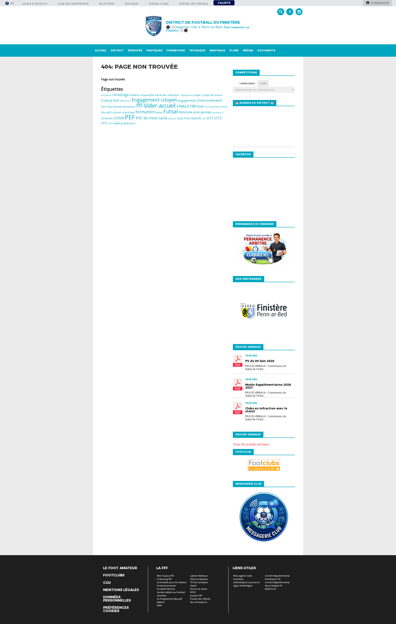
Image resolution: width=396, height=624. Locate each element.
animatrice (107, 95)
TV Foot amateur (199, 582)
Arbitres (135, 95)
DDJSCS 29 (270, 589)
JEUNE (196, 112)
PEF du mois (147, 117)
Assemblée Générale (153, 95)
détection (125, 100)
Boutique (131, 3)
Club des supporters (73, 3)
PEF (130, 117)
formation (145, 112)
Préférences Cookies (116, 609)
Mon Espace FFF (165, 576)
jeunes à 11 (218, 112)
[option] (276, 315)
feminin (117, 106)
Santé (163, 118)
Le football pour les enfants (172, 582)
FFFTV (193, 592)
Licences (107, 118)
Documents (266, 50)
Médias (248, 50)
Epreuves (135, 50)
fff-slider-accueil (156, 105)
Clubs (234, 50)
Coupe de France (212, 95)
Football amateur (166, 585)
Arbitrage (217, 50)
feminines (129, 106)
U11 (209, 117)
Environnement (210, 100)
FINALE (183, 106)
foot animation (213, 106)
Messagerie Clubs (242, 576)
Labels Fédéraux (199, 576)
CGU (107, 582)
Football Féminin (166, 589)
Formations (175, 50)
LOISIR (118, 118)
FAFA (159, 605)
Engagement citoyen (154, 99)
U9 (204, 118)
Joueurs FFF (196, 595)
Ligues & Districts (34, 3)
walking (117, 123)
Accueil (101, 50)
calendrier (173, 95)
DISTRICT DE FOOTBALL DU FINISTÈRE (203, 22)
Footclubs (113, 575)
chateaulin (186, 95)
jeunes (206, 112)
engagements (187, 100)
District (117, 50)
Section (172, 118)
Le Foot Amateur (120, 568)
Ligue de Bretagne (242, 585)
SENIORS (196, 118)
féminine (185, 112)
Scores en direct (198, 589)
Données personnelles (117, 599)
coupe (197, 95)
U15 (104, 123)
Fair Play (106, 106)
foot (200, 106)
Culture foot (110, 100)
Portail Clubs (159, 3)
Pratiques (154, 50)
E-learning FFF (164, 579)
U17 (110, 123)
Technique (197, 50)
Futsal (170, 111)
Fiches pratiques (199, 579)
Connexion (379, 3)
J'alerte (224, 2)
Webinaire (129, 123)
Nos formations (198, 602)
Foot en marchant (122, 112)
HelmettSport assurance (246, 582)
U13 (218, 117)
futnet (159, 112)
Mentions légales (121, 590)
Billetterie (106, 3)
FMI (193, 106)
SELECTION (183, 118)
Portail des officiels (193, 3)
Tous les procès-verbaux (251, 444)
